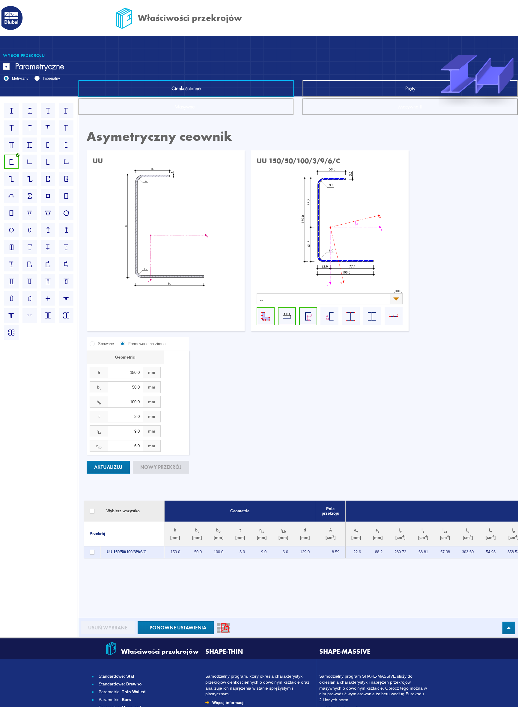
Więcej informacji (228, 702)
